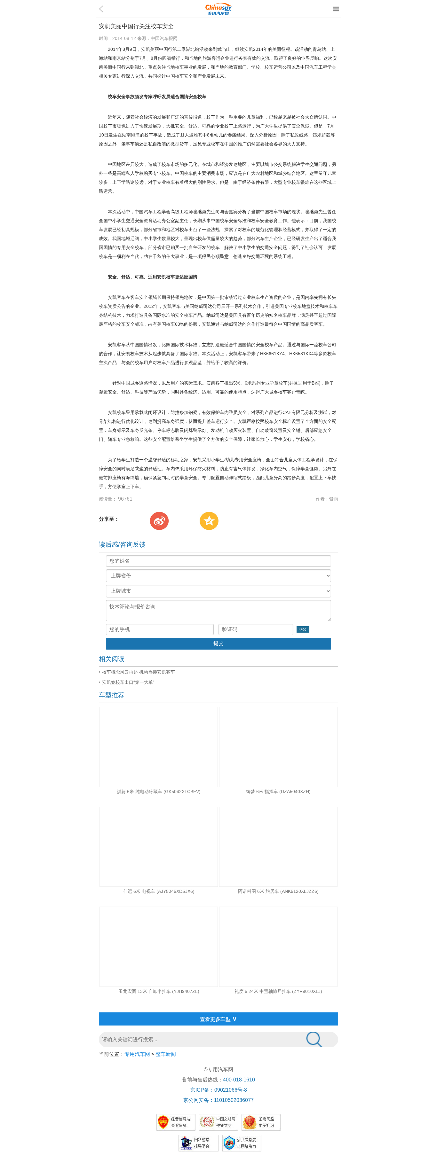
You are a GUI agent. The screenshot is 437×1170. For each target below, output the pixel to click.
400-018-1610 (239, 1079)
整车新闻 (165, 1054)
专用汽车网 (137, 1054)
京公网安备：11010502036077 (218, 1100)
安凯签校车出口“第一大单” (128, 682)
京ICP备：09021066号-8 (218, 1090)
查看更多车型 (218, 1018)
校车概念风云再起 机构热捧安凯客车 (138, 672)
